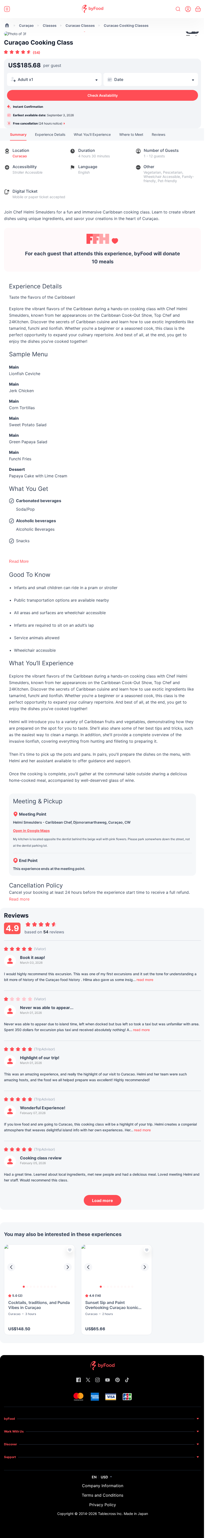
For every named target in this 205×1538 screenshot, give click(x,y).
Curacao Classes (80, 25)
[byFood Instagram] (97, 1380)
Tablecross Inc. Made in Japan (123, 1513)
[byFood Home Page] (92, 9)
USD (104, 1477)
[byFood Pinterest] (117, 1380)
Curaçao (26, 25)
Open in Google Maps (31, 830)
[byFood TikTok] (127, 1380)
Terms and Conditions (102, 1495)
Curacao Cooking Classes (126, 25)
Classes (49, 25)
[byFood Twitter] (88, 1380)
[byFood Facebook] (79, 1380)
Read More (19, 561)
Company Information (102, 1485)
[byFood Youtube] (107, 1380)
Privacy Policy (102, 1504)
